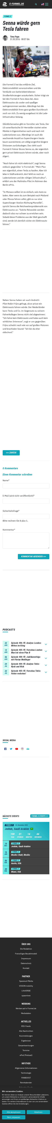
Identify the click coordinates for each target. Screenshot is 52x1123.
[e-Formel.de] (13, 4)
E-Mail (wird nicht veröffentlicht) (18, 495)
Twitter (11, 749)
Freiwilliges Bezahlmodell (26, 953)
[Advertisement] (26, 364)
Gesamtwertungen (26, 1045)
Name (7, 480)
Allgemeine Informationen (26, 1068)
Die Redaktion (26, 949)
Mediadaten (26, 1013)
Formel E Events (38, 816)
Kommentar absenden (32, 556)
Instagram (22, 749)
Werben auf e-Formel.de (26, 1008)
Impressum (26, 958)
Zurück (12, 452)
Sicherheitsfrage (11, 510)
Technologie (26, 1073)
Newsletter (28, 749)
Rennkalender (26, 1082)
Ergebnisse (26, 1040)
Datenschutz (26, 963)
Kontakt (26, 968)
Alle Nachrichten (26, 1031)
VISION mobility (26, 986)
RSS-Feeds (26, 1026)
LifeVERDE (26, 991)
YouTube (16, 749)
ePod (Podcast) (26, 1055)
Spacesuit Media (26, 981)
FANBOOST (26, 1078)
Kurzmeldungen (26, 1036)
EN (42, 4)
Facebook (5, 749)
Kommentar (9, 529)
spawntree (26, 995)
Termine (26, 1050)
